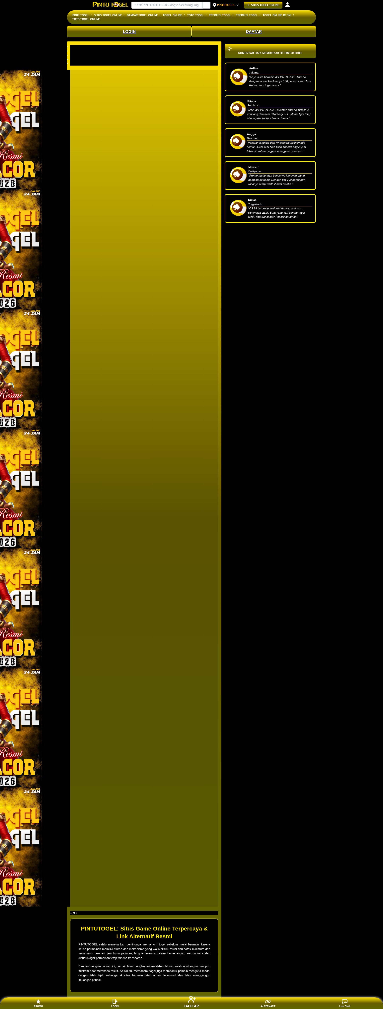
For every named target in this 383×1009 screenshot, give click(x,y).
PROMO (38, 1006)
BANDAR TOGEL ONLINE (142, 15)
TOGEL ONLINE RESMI (277, 15)
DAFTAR (254, 31)
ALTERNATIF (268, 1006)
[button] (144, 47)
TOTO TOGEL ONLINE (86, 19)
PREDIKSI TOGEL (220, 15)
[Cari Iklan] (207, 5)
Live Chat (344, 1006)
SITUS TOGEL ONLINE (265, 5)
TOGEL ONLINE (172, 15)
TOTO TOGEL (195, 15)
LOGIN (129, 31)
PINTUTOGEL (226, 5)
